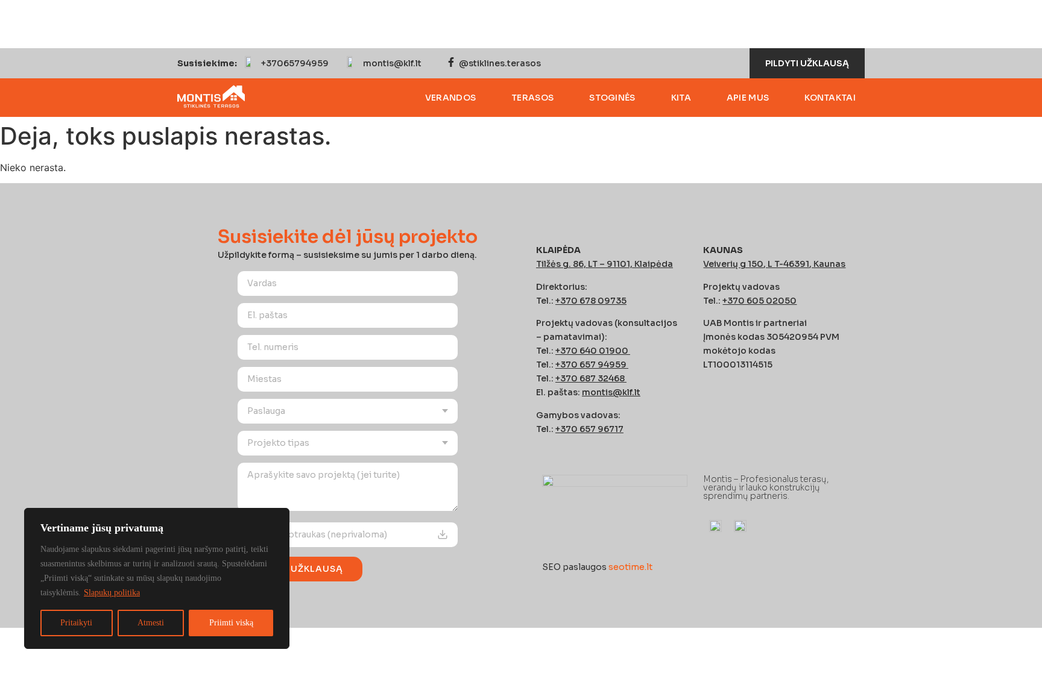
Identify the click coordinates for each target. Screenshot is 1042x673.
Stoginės (612, 97)
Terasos (532, 97)
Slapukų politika (112, 592)
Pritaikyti (76, 622)
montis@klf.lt (392, 63)
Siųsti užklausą (300, 568)
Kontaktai (830, 97)
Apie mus (748, 97)
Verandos (450, 97)
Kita (681, 97)
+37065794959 (295, 63)
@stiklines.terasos (500, 63)
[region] (156, 578)
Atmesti (150, 622)
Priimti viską (231, 622)
